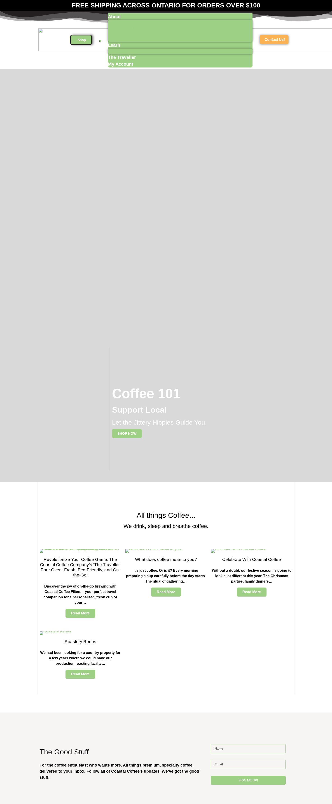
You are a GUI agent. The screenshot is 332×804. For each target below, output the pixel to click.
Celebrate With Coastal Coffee (251, 559)
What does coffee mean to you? (166, 559)
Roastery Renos (80, 641)
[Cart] (100, 41)
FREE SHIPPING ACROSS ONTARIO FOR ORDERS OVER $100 (166, 5)
